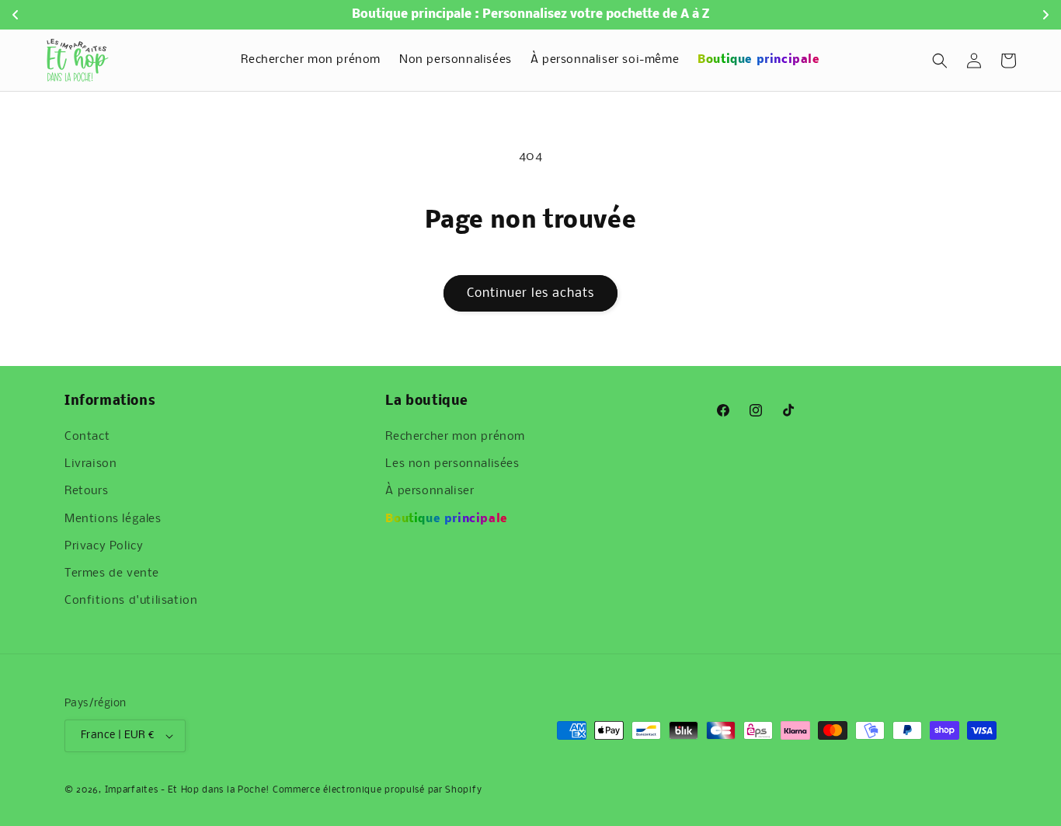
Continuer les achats (530, 293)
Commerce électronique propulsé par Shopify (377, 790)
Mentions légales (113, 519)
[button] (940, 61)
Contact (87, 436)
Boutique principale (446, 519)
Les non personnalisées (452, 464)
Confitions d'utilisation (130, 600)
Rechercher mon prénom (455, 436)
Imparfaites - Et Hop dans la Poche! (187, 790)
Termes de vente (111, 573)
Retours (86, 491)
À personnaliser (429, 491)
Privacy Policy (103, 546)
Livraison (90, 464)
